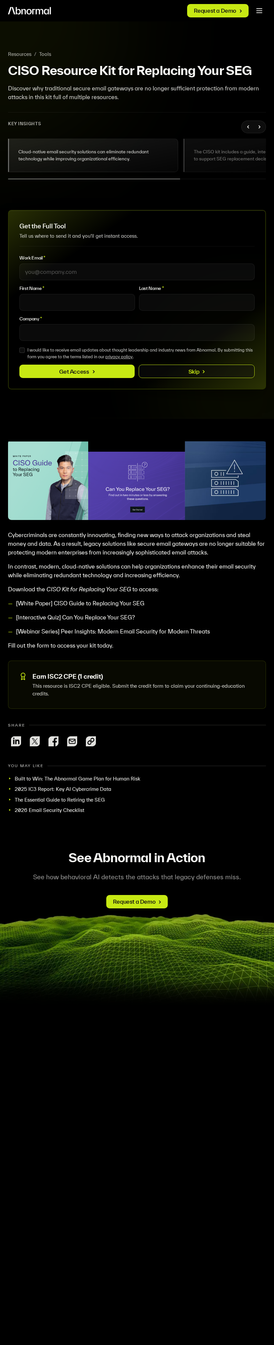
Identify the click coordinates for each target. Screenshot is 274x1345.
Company (30, 318)
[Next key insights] (259, 127)
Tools (45, 54)
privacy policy (119, 356)
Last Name (151, 288)
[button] (93, 155)
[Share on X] (35, 741)
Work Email (32, 257)
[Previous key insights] (248, 127)
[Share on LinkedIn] (16, 741)
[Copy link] (91, 741)
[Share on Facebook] (53, 741)
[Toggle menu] (259, 10)
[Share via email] (72, 741)
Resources (19, 54)
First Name (31, 288)
